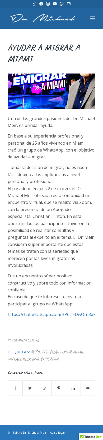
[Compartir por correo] (88, 388)
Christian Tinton (56, 352)
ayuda (35, 352)
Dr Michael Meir (26, 340)
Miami (78, 352)
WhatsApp (40, 359)
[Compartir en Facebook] (15, 388)
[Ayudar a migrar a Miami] (51, 91)
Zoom (54, 359)
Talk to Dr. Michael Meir (29, 432)
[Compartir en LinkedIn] (73, 388)
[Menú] (92, 18)
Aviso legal (57, 432)
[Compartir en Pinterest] (59, 388)
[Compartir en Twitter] (30, 388)
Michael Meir (19, 359)
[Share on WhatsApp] (44, 388)
